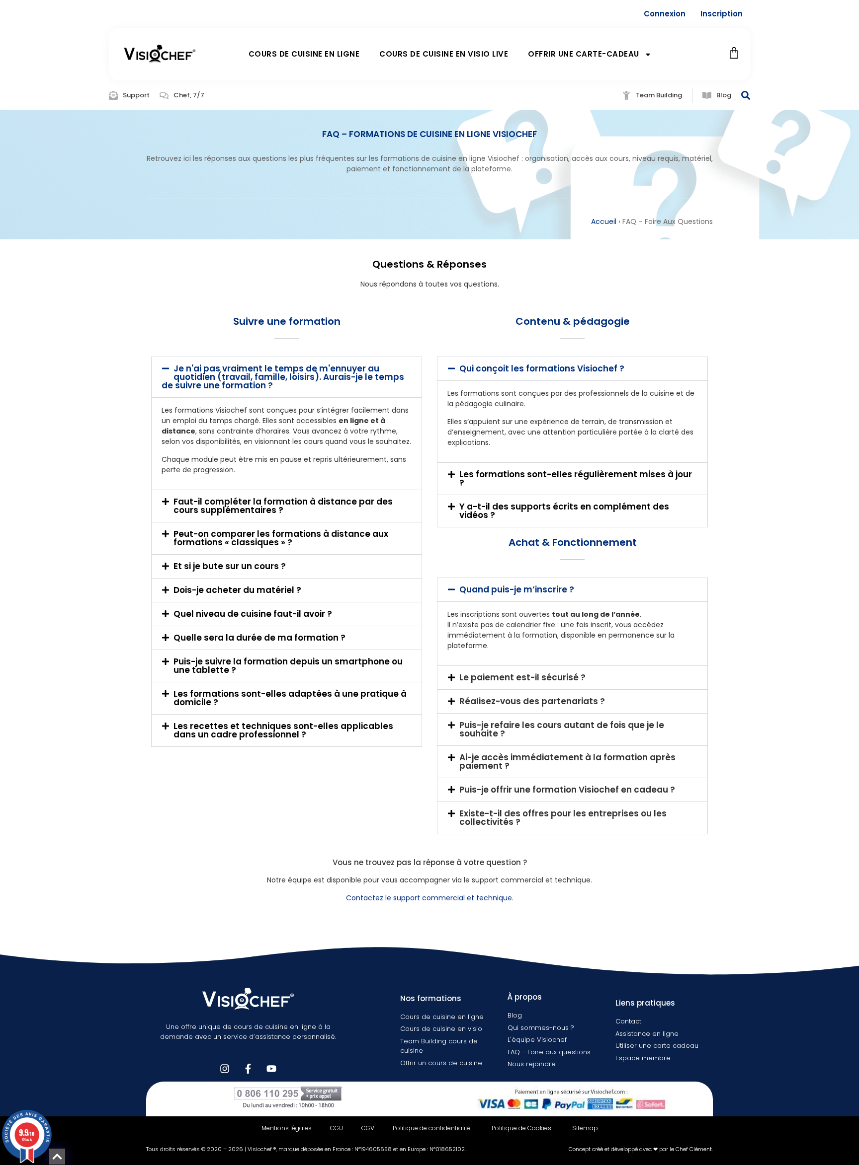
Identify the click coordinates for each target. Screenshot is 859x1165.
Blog (723, 95)
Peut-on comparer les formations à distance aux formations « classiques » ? (280, 538)
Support (136, 95)
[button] (287, 377)
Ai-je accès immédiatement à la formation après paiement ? (567, 761)
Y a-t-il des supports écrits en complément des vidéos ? (564, 511)
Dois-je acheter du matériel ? (237, 590)
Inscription (721, 13)
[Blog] (706, 95)
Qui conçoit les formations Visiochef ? (541, 368)
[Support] (113, 95)
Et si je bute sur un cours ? (229, 566)
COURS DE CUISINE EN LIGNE (304, 54)
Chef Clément (694, 1149)
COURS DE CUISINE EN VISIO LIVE (443, 54)
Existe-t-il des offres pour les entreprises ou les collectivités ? (563, 817)
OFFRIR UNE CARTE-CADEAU (583, 54)
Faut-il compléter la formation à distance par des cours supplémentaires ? (283, 506)
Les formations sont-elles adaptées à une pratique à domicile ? (290, 698)
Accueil (603, 221)
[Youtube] (271, 1069)
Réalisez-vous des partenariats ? (532, 701)
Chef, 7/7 (188, 95)
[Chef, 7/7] (164, 95)
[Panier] (734, 53)
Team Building (659, 95)
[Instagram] (225, 1069)
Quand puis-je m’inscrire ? (516, 589)
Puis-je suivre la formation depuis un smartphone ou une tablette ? (288, 665)
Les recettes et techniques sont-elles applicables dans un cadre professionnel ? (283, 730)
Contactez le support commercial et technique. (430, 898)
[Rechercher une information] (745, 95)
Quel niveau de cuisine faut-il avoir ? (252, 614)
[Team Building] (626, 95)
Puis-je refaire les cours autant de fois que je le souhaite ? (561, 729)
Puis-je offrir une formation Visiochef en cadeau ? (567, 790)
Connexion (665, 13)
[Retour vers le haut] (57, 1157)
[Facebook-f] (248, 1069)
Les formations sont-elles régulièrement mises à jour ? (575, 478)
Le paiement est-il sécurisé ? (522, 677)
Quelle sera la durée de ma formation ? (259, 638)
